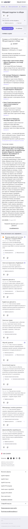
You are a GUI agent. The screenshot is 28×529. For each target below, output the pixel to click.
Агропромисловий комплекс (11, 334)
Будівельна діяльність (9, 23)
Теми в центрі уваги (6, 496)
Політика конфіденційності (9, 511)
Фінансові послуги (20, 252)
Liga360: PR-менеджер (6, 486)
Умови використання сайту (9, 508)
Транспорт (19, 23)
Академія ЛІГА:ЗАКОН (6, 492)
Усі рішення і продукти (6, 499)
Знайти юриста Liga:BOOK (7, 489)
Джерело (6, 71)
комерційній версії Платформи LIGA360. (13, 140)
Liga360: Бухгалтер (5, 482)
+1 (24, 237)
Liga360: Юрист (5, 479)
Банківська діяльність (9, 250)
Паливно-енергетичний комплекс (12, 376)
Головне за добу (7, 33)
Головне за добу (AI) (7, 28)
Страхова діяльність (9, 252)
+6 (24, 342)
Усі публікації (19, 28)
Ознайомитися (14, 228)
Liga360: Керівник (5, 475)
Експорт (15, 43)
